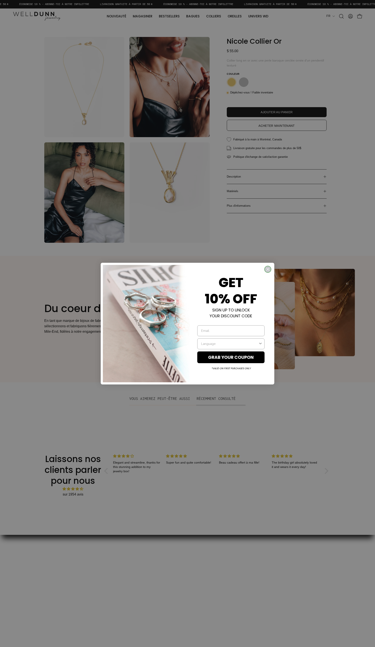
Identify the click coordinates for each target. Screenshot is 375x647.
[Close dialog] (268, 269)
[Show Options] (260, 344)
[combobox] (229, 344)
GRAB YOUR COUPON (231, 357)
